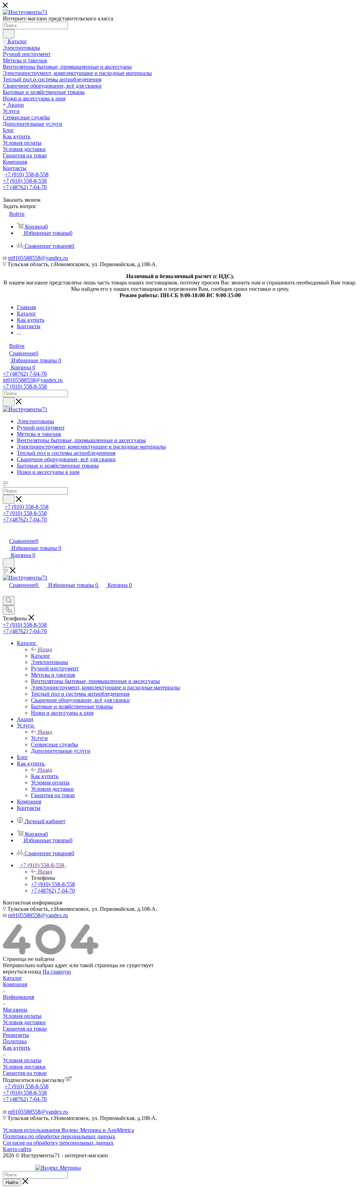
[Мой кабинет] (6, 534)
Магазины (15, 1010)
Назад (45, 649)
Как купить (44, 776)
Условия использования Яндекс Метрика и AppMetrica (68, 1130)
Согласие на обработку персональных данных (58, 1143)
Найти (12, 1182)
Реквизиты (16, 1035)
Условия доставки (24, 1022)
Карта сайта (17, 1149)
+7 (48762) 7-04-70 (25, 187)
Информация (18, 997)
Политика (15, 1041)
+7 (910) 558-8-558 (27, 174)
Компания (15, 984)
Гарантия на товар (25, 1029)
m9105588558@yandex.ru (38, 258)
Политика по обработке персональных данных (59, 1136)
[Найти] (8, 33)
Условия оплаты (22, 1016)
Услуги (39, 738)
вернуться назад (22, 972)
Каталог (40, 656)
